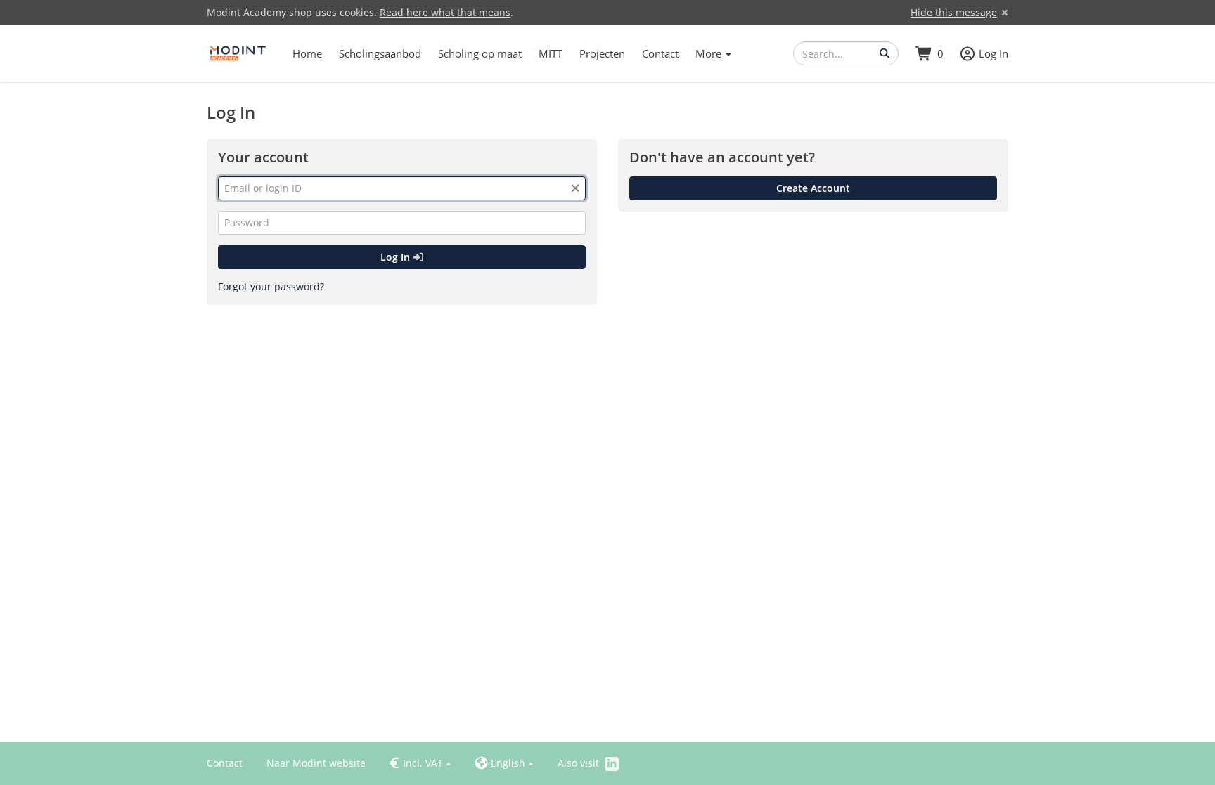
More (709, 53)
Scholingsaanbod (380, 53)
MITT (550, 53)
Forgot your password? (271, 286)
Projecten (602, 53)
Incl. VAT (416, 763)
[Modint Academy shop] (238, 53)
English (500, 763)
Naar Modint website (316, 763)
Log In (396, 257)
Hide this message (954, 12)
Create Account (813, 188)
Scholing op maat (480, 53)
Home (307, 53)
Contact (660, 53)
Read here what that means (445, 12)
